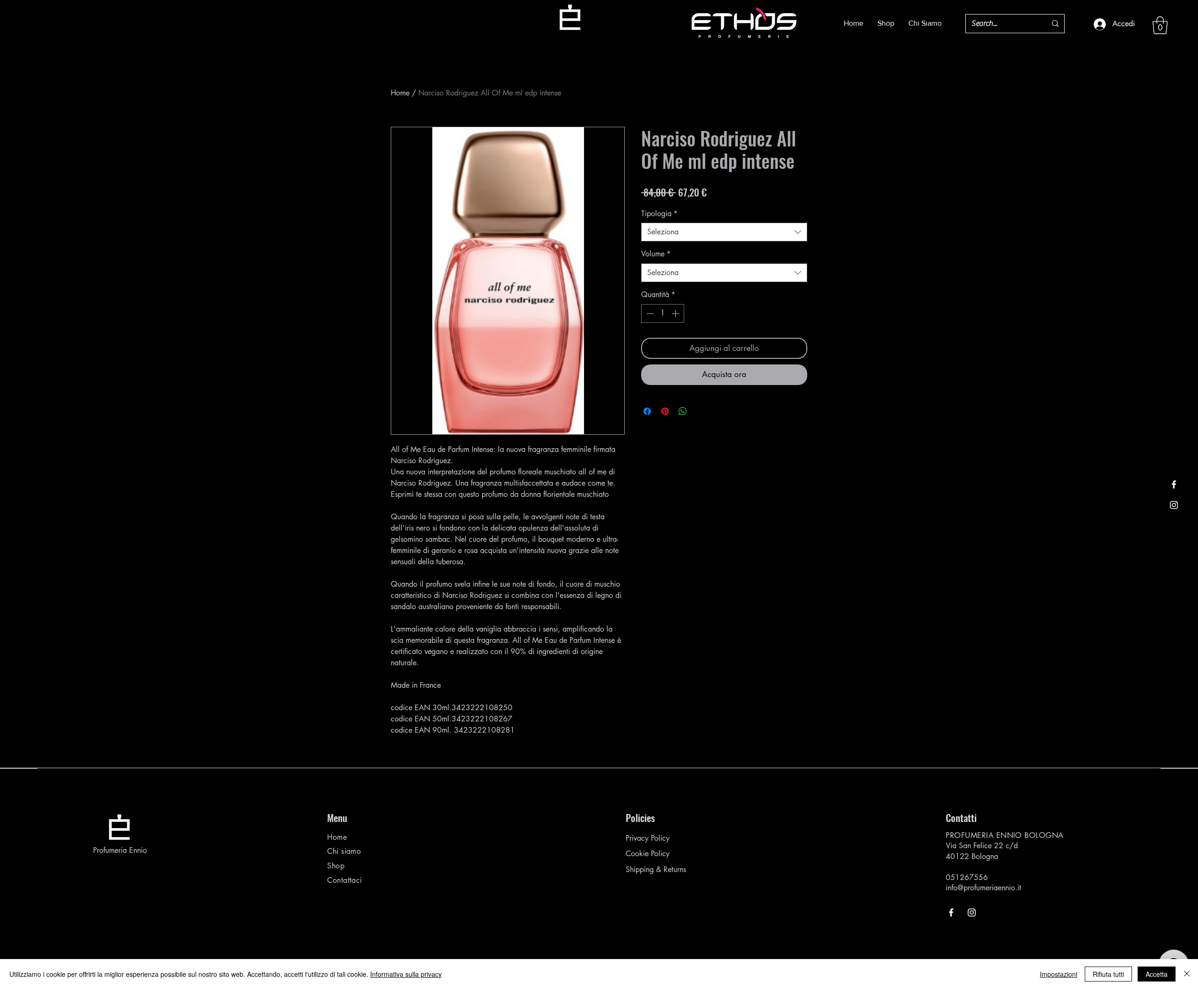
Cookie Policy (648, 853)
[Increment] (676, 313)
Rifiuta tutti (1108, 974)
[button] (1160, 25)
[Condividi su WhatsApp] (682, 411)
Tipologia (659, 213)
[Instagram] (1174, 505)
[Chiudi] (1186, 974)
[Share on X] (700, 411)
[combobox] (724, 232)
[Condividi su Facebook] (647, 411)
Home (400, 93)
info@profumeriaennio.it (983, 888)
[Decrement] (649, 313)
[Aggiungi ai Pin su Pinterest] (665, 411)
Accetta (1157, 974)
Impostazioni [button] (1058, 974)
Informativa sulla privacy (406, 974)
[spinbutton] (663, 313)
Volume (656, 254)
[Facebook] (1174, 484)
